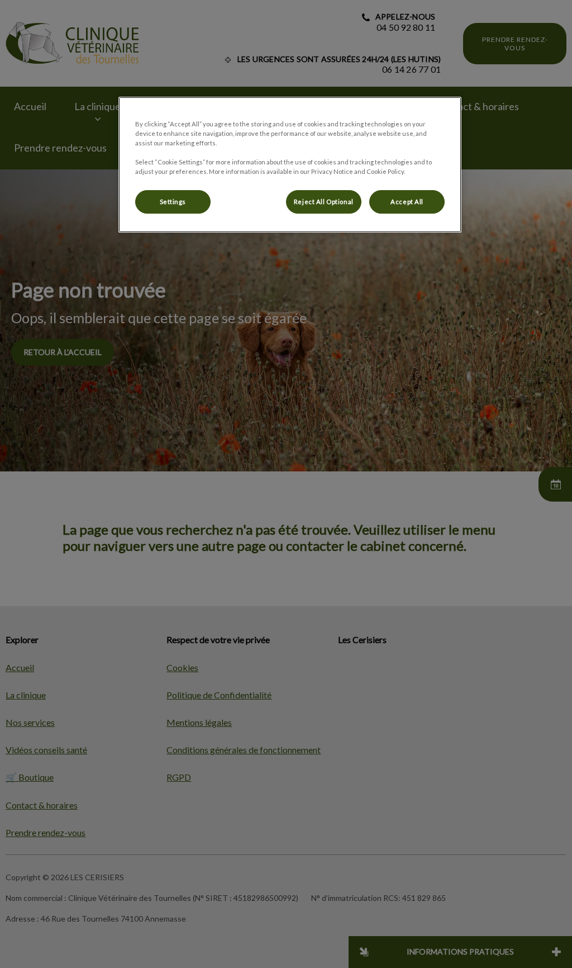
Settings (173, 201)
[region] (289, 165)
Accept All (406, 201)
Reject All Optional (324, 201)
